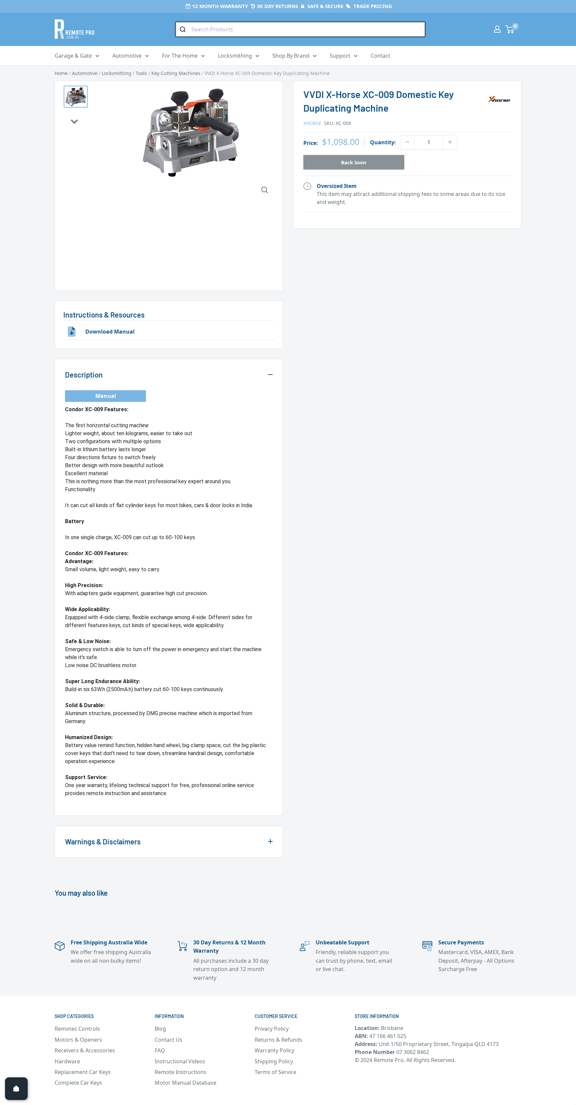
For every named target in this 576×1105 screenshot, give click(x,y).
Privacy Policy (272, 1028)
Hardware (67, 1061)
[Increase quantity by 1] (450, 142)
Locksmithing (235, 55)
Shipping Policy (274, 1061)
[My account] (497, 29)
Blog (160, 1028)
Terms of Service (275, 1072)
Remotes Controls (77, 1028)
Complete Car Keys (78, 1082)
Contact (380, 55)
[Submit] (183, 29)
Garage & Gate (73, 55)
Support (340, 55)
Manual (105, 396)
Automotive (127, 55)
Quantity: (383, 142)
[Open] (16, 1088)
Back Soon (353, 162)
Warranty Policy (274, 1050)
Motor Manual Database (185, 1082)
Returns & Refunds (278, 1039)
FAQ (160, 1050)
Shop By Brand (290, 55)
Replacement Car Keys (83, 1072)
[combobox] (300, 29)
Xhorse (312, 123)
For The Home (180, 55)
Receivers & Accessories (85, 1050)
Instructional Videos (180, 1061)
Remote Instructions (180, 1072)
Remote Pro (80, 801)
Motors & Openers (78, 1039)
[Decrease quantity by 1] (407, 142)
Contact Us (168, 1039)
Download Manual (110, 331)
